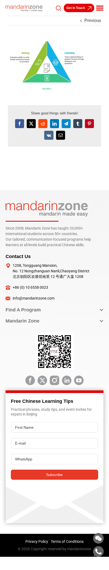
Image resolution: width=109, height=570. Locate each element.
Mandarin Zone (22, 321)
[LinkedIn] (54, 123)
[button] (100, 8)
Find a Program (23, 309)
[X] (31, 123)
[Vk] (48, 135)
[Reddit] (42, 123)
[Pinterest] (89, 123)
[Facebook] (19, 123)
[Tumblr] (77, 123)
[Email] (60, 135)
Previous (92, 20)
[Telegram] (66, 123)
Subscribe (54, 475)
